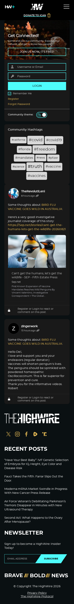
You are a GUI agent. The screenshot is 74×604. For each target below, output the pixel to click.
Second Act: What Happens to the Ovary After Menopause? (33, 519)
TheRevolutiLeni (33, 191)
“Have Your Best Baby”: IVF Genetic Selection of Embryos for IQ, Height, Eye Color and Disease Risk (36, 464)
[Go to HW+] (9, 7)
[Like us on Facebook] (26, 434)
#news (41, 158)
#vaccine (53, 166)
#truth (35, 166)
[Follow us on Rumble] (35, 434)
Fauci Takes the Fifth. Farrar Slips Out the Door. (33, 478)
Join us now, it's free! (37, 51)
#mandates (24, 157)
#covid (36, 140)
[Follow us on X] (8, 434)
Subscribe (51, 558)
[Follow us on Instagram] (17, 434)
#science (18, 166)
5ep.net (16, 282)
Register (13, 99)
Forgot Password (19, 104)
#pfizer (53, 158)
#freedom (44, 149)
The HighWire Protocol (37, 596)
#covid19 (54, 140)
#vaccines (37, 176)
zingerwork (29, 326)
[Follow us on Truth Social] (44, 434)
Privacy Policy (37, 593)
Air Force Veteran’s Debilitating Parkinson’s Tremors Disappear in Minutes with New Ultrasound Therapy (35, 505)
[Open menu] (66, 7)
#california (18, 140)
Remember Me (22, 93)
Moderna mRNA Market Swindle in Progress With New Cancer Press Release (35, 490)
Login (36, 309)
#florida (24, 149)
